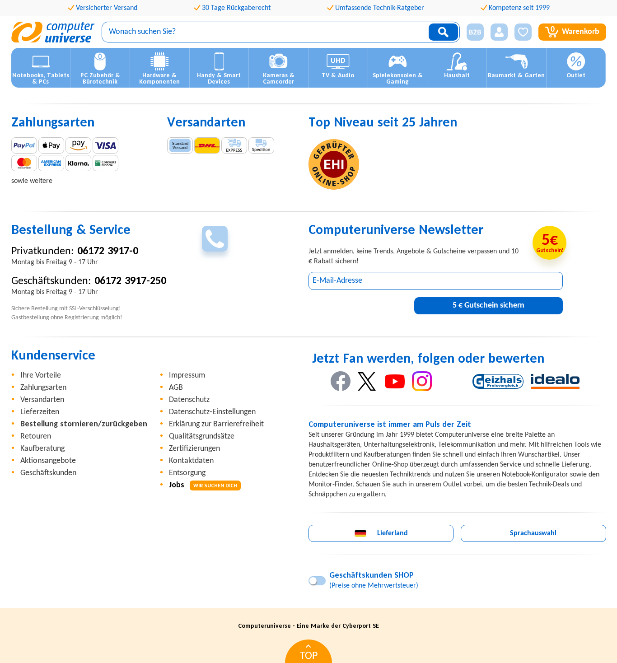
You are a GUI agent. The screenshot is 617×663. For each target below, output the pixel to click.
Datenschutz (189, 400)
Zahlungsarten (43, 387)
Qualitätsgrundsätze (201, 436)
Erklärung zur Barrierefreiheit (216, 424)
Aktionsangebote (48, 461)
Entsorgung (187, 473)
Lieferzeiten (39, 412)
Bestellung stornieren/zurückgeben (83, 424)
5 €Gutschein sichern (488, 305)
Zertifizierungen (194, 448)
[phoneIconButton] (215, 239)
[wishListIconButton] (523, 32)
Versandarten (42, 400)
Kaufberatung (42, 448)
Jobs (203, 485)
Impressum (187, 375)
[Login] (499, 32)
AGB (176, 387)
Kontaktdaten (191, 461)
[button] (472, 32)
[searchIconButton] (443, 32)
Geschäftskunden (48, 473)
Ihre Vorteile (40, 375)
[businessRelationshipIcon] (475, 32)
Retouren (35, 436)
